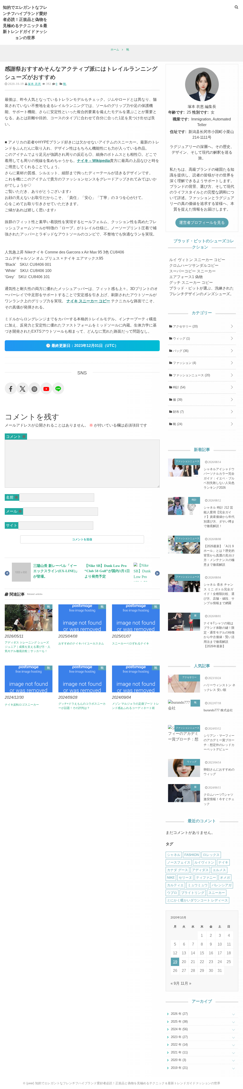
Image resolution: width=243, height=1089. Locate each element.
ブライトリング (192, 893)
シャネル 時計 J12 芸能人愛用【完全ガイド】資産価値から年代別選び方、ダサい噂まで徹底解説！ (219, 517)
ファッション (184, 363)
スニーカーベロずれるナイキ (130, 643)
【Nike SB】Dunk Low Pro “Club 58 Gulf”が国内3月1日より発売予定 (107, 571)
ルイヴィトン (204, 862)
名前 (12, 497)
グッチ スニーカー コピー (191, 282)
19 (175, 962)
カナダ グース (177, 870)
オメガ (225, 877)
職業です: (181, 119)
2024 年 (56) (179, 1029)
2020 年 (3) (178, 1060)
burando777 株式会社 (218, 710)
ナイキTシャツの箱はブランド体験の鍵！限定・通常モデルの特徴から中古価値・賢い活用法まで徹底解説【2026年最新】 (219, 634)
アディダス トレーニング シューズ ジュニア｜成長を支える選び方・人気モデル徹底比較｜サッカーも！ (27, 647)
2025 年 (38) (179, 1021)
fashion (191, 855)
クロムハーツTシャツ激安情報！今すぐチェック (219, 799)
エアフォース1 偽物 (186, 277)
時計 (178, 387)
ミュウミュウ (198, 885)
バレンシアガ (222, 885)
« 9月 (175, 983)
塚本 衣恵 (34, 84)
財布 (178, 412)
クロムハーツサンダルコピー (194, 265)
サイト (11, 525)
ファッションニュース (191, 375)
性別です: (200, 112)
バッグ (180, 351)
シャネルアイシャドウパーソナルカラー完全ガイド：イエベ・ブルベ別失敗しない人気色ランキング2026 (219, 478)
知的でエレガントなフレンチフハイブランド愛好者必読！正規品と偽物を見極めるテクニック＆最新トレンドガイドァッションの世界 (25, 22)
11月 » (186, 983)
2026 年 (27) (179, 1013)
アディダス (200, 870)
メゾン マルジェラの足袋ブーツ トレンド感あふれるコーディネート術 (135, 706)
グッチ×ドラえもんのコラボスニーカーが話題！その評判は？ (82, 706)
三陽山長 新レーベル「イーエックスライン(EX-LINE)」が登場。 (56, 571)
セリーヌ (185, 877)
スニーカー (216, 893)
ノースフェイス (178, 862)
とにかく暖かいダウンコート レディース (197, 900)
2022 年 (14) (179, 1044)
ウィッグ (181, 338)
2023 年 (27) (179, 1037)
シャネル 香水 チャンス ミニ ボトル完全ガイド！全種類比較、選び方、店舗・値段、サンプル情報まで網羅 (219, 594)
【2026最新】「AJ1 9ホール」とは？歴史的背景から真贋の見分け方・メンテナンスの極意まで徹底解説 (219, 555)
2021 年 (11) (179, 1052)
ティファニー (206, 877)
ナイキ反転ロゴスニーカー (22, 704)
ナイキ (223, 862)
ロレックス (211, 855)
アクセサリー (185, 326)
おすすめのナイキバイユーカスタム (81, 643)
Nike (171, 877)
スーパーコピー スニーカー (192, 271)
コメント (16, 437)
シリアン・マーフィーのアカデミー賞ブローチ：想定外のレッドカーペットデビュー (219, 742)
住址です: (178, 132)
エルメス (219, 870)
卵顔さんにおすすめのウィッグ (219, 772)
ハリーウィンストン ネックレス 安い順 (219, 687)
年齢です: (176, 112)
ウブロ (172, 893)
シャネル (173, 855)
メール (14, 511)
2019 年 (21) (179, 1068)
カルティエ (175, 885)
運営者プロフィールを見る (202, 223)
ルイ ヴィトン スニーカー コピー (197, 260)
